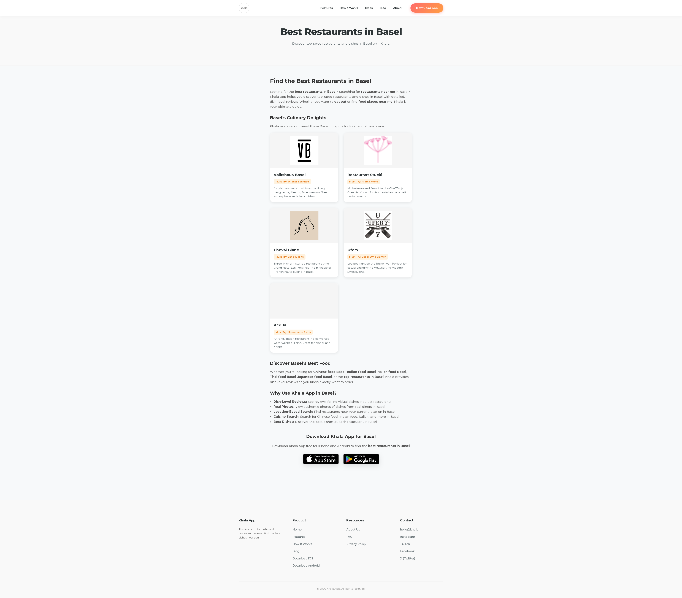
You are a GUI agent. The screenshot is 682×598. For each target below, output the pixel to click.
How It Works (349, 8)
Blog (383, 8)
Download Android (306, 565)
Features (326, 8)
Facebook (407, 551)
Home (297, 529)
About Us (353, 529)
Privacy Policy (356, 544)
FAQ (349, 536)
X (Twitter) (407, 558)
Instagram (407, 536)
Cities (369, 8)
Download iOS (303, 558)
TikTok (405, 544)
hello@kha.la (409, 529)
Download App (427, 8)
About (397, 8)
